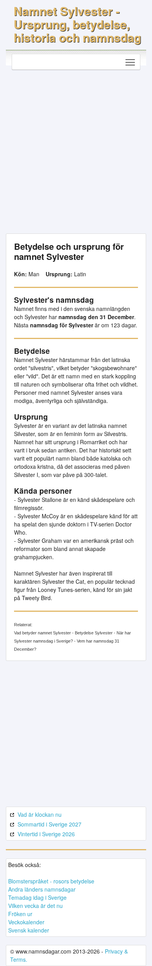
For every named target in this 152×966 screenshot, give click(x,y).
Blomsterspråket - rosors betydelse (51, 881)
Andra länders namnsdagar (42, 889)
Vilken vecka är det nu (35, 905)
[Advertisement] (76, 150)
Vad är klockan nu (40, 814)
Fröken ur (20, 914)
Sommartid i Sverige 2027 (49, 824)
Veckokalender (26, 922)
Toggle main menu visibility (130, 61)
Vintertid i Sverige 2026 (46, 834)
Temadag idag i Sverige (37, 897)
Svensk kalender (28, 930)
